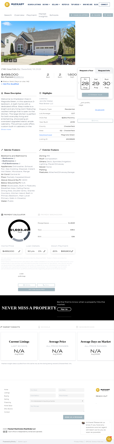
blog (96, 4)
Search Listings (34, 4)
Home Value (8, 405)
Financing (7, 402)
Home (6, 389)
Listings (7, 393)
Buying (6, 396)
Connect (104, 4)
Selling (6, 399)
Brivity (13, 441)
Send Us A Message (73, 417)
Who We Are (87, 4)
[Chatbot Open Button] (109, 439)
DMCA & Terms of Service (94, 441)
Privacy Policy (78, 441)
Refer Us (65, 4)
